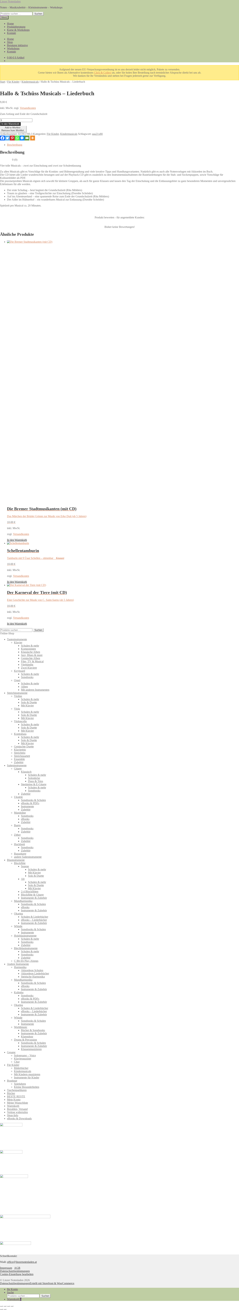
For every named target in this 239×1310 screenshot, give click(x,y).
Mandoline (20, 812)
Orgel (17, 680)
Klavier (18, 642)
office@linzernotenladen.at (22, 1261)
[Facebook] (2, 138)
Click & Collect (102, 72)
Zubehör (18, 762)
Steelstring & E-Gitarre (33, 784)
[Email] (26, 138)
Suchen (38, 13)
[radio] (111, 222)
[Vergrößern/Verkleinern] (1, 1306)
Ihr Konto (12, 1289)
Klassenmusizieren (31, 1049)
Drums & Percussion (25, 1039)
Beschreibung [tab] (14, 144)
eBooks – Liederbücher (34, 919)
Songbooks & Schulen (33, 800)
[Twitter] (7, 138)
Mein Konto (13, 1099)
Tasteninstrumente (17, 639)
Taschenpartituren (17, 1090)
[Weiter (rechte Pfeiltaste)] (4, 1309)
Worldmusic (20, 1027)
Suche (10, 1292)
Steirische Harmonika (33, 976)
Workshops (13, 48)
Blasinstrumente (16, 860)
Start (2, 81)
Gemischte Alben (30, 658)
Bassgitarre (20, 853)
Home (10, 23)
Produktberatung (16, 26)
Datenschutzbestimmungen (15, 1271)
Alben (24, 686)
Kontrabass (20, 733)
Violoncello (20, 721)
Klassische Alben (30, 651)
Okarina (18, 913)
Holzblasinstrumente (25, 935)
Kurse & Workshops (18, 29)
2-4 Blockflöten (29, 891)
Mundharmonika (23, 900)
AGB (17, 1267)
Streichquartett (22, 755)
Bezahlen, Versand (17, 1109)
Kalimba (18, 992)
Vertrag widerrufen (17, 1112)
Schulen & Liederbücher (34, 916)
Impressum (6, 1267)
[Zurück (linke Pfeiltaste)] (1, 1309)
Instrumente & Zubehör (34, 897)
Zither (17, 834)
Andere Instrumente (18, 964)
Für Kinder (13, 81)
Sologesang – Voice (25, 1055)
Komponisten (28, 648)
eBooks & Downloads (19, 1118)
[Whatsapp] (17, 138)
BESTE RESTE (16, 1096)
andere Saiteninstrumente (28, 856)
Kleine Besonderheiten (26, 1086)
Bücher (11, 1093)
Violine (18, 696)
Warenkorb (13, 1105)
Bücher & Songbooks (33, 1030)
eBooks (25, 819)
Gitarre (18, 768)
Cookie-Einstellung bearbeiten (16, 1274)
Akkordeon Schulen (32, 970)
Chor (17, 1061)
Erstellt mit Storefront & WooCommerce (52, 1283)
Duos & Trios (35, 781)
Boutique (12, 1080)
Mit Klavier (27, 705)
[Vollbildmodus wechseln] (4, 1306)
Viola (17, 708)
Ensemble (19, 759)
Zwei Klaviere (29, 667)
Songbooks (27, 677)
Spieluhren (20, 1083)
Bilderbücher (21, 1068)
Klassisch (26, 771)
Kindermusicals (30, 81)
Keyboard (19, 670)
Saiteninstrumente (17, 765)
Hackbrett (19, 844)
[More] (32, 138)
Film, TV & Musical (32, 661)
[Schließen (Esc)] (11, 1306)
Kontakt (11, 33)
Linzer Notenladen (10, 1)
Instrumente (27, 806)
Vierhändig (27, 664)
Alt (22, 878)
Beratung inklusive (17, 45)
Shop (10, 42)
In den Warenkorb (10, 124)
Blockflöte (20, 863)
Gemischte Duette (24, 746)
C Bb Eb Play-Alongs (26, 960)
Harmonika (20, 967)
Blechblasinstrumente (26, 948)
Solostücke (34, 778)
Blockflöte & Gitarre (32, 894)
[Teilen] (8, 1306)
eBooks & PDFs (30, 803)
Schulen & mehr (30, 645)
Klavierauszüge (22, 1058)
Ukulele (18, 796)
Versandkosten (28, 107)
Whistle (18, 926)
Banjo (17, 825)
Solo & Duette (29, 702)
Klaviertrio (20, 749)
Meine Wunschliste (17, 1102)
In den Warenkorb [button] (17, 540)
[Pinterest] (12, 138)
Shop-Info (12, 1115)
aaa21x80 (97, 133)
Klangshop (27, 1036)
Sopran (25, 866)
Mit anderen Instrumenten (35, 689)
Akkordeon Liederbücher (35, 973)
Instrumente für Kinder (26, 1077)
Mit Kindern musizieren (27, 1074)
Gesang (11, 1052)
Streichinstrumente (17, 692)
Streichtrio (19, 752)
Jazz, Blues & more (32, 655)
